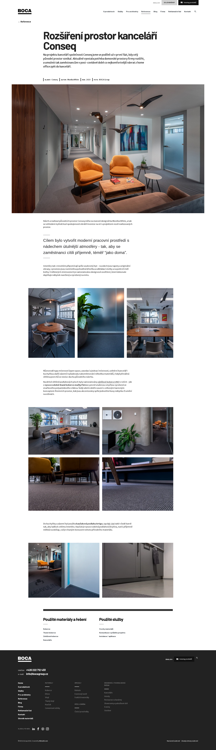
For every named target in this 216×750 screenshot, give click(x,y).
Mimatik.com (43, 741)
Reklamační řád (174, 11)
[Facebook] (38, 729)
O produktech (109, 11)
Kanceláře (47, 640)
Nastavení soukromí (173, 741)
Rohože (78, 690)
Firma (162, 11)
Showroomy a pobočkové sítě (116, 703)
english (156, 3)
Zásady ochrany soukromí (189, 741)
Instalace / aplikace (107, 636)
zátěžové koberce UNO (108, 382)
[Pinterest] (42, 729)
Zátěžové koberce (50, 636)
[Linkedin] (33, 729)
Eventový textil (81, 694)
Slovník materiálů (25, 718)
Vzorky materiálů (106, 629)
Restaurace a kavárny (113, 700)
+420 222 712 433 (36, 670)
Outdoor (107, 710)
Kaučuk (48, 704)
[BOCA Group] (25, 659)
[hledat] (195, 11)
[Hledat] (197, 657)
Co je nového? (169, 2)
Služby (120, 11)
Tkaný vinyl (49, 701)
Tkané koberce (49, 633)
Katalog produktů (190, 2)
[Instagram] (47, 729)
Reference (145, 11)
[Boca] (25, 11)
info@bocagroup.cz (37, 673)
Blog (155, 11)
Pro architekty (132, 11)
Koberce (46, 629)
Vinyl (47, 697)
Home (20, 683)
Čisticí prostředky (82, 712)
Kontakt (187, 11)
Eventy (107, 707)
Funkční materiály (82, 697)
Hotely (107, 696)
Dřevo (47, 694)
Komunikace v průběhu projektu (112, 633)
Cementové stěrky (52, 708)
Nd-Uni (111, 523)
